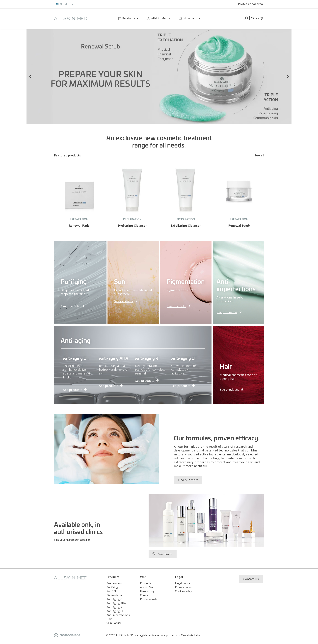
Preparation (114, 583)
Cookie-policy (183, 591)
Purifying (112, 587)
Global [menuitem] (63, 4)
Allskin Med (159, 18)
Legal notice (182, 583)
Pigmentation (114, 595)
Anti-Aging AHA (116, 603)
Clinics (144, 595)
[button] (30, 76)
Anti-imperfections (118, 615)
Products (128, 18)
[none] (64, 4)
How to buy (192, 18)
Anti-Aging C (114, 599)
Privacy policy (183, 587)
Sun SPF (111, 591)
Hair (109, 619)
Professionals (148, 599)
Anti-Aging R (114, 607)
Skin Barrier (113, 623)
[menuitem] (64, 4)
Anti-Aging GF (115, 611)
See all (259, 155)
